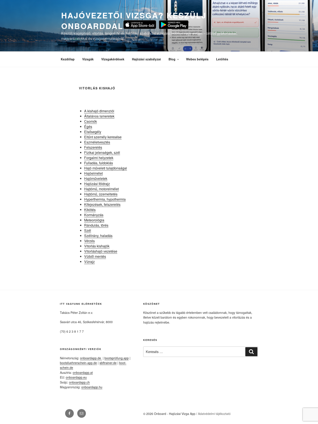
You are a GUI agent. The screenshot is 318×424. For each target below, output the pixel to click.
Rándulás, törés (96, 225)
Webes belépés (197, 59)
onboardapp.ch (79, 382)
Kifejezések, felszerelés (102, 204)
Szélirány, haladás (98, 235)
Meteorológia (94, 220)
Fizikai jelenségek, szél (102, 152)
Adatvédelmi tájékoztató (214, 413)
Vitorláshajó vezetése (100, 251)
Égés (88, 126)
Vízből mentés (95, 256)
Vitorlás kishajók (96, 245)
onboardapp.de (91, 358)
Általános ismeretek (99, 116)
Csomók (90, 121)
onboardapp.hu (91, 387)
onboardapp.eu (76, 377)
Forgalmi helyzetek (98, 157)
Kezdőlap (68, 59)
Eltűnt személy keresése (103, 136)
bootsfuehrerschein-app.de (78, 363)
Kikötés (90, 209)
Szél (87, 230)
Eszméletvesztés (97, 142)
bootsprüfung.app (116, 358)
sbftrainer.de (108, 363)
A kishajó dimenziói (99, 110)
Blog (172, 59)
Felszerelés (93, 147)
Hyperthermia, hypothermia (105, 199)
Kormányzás (93, 214)
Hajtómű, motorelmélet (101, 188)
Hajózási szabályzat (146, 59)
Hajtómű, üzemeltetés (100, 194)
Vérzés (89, 240)
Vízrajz (89, 261)
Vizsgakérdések (112, 59)
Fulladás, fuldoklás (98, 162)
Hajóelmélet (93, 173)
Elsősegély (92, 131)
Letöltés (222, 59)
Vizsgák (88, 59)
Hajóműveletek (95, 178)
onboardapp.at (83, 372)
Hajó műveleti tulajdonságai (105, 168)
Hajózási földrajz (97, 183)
